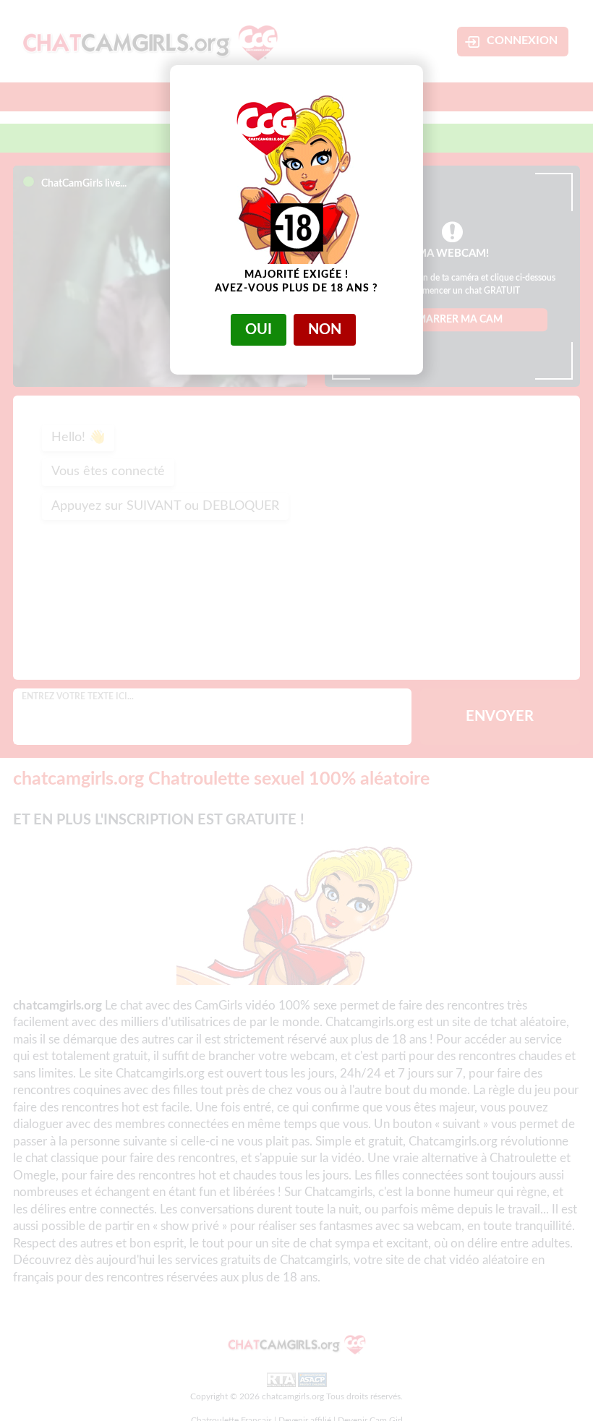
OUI (258, 330)
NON (324, 330)
